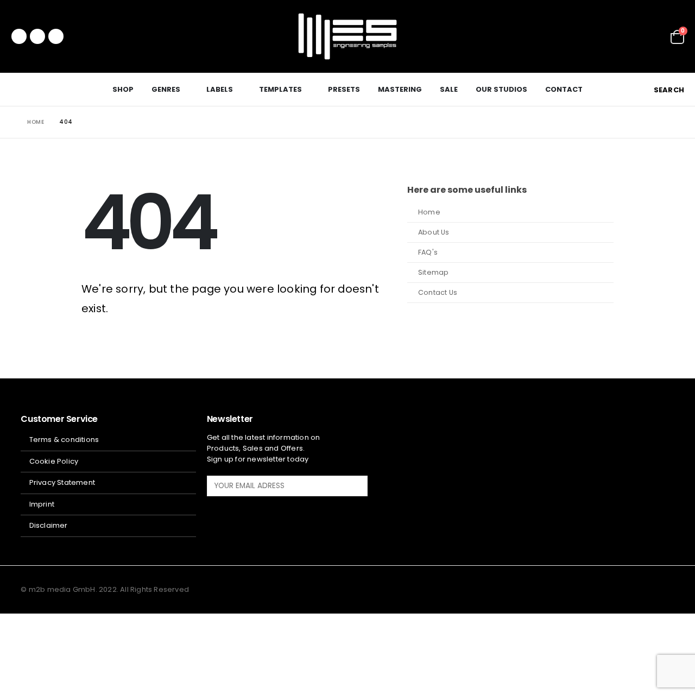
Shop (123, 89)
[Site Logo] (347, 36)
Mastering (400, 89)
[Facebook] (19, 36)
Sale (449, 89)
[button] (662, 90)
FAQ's (428, 252)
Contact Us (437, 292)
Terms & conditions (64, 439)
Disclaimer (48, 525)
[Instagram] (56, 36)
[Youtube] (37, 36)
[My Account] (654, 36)
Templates (280, 89)
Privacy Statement (62, 482)
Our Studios (501, 89)
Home (429, 212)
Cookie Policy (54, 461)
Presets (344, 89)
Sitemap (433, 272)
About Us (434, 232)
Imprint (41, 504)
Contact (564, 89)
